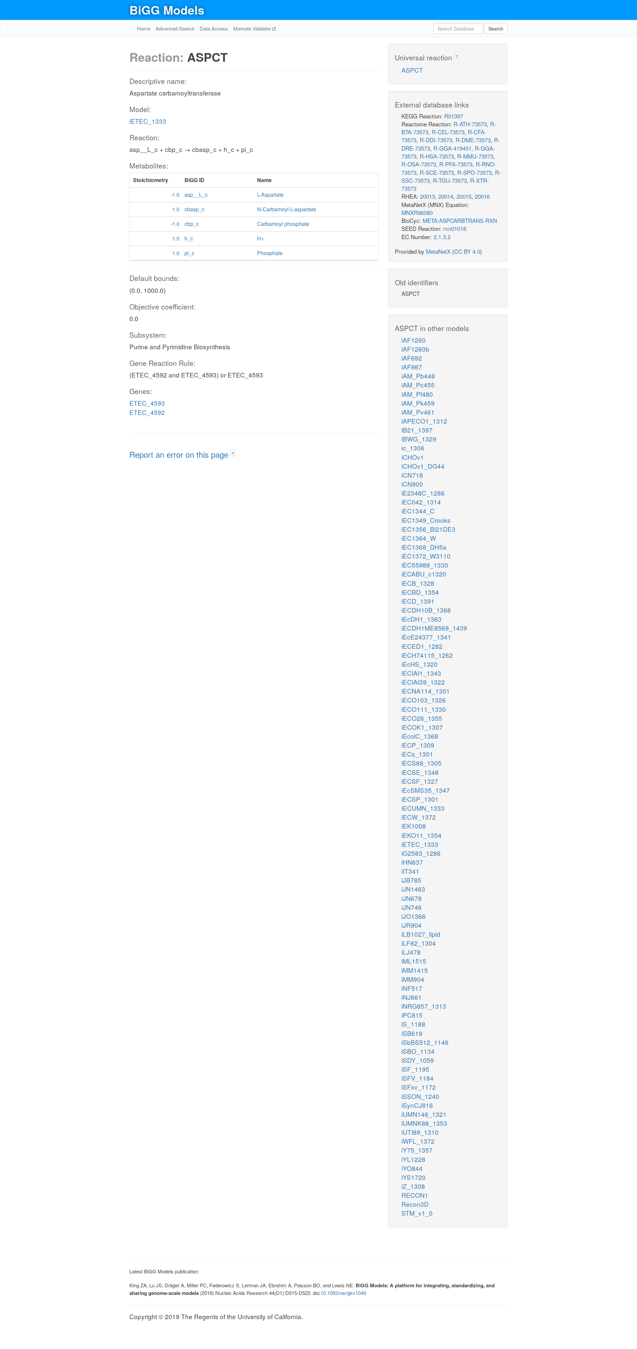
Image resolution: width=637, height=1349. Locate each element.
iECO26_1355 (421, 717)
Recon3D (415, 1203)
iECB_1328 (417, 582)
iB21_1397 (417, 429)
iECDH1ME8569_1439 (434, 627)
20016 (482, 196)
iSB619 (411, 1033)
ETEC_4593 (147, 402)
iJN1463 (413, 888)
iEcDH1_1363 (421, 618)
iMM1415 (414, 970)
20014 (445, 196)
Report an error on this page (180, 454)
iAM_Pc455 (418, 384)
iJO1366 (413, 915)
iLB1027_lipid (420, 933)
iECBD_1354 (420, 591)
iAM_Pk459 (418, 402)
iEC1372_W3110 (426, 555)
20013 (427, 196)
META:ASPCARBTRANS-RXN (460, 220)
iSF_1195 (415, 1068)
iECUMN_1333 (423, 807)
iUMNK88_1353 (424, 1122)
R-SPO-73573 (474, 172)
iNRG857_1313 (423, 1005)
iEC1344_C (418, 510)
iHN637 (412, 861)
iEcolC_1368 (419, 735)
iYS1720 (413, 1177)
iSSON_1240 (420, 1096)
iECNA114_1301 (425, 690)
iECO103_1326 (423, 699)
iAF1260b (415, 348)
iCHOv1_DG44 (423, 465)
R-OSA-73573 (418, 164)
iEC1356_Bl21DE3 (428, 528)
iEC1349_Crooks (426, 519)
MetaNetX (438, 251)
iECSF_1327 (419, 780)
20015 (464, 196)
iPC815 (412, 1014)
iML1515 (413, 960)
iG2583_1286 (421, 852)
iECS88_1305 (421, 762)
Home (143, 28)
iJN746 (411, 907)
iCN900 (412, 483)
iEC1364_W (418, 537)
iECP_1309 (417, 744)
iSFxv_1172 (418, 1086)
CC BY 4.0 (467, 251)
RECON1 (414, 1194)
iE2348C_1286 (423, 492)
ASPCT (412, 69)
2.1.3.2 (442, 237)
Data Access (214, 28)
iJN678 (411, 898)
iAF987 (411, 366)
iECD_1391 (418, 600)
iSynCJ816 (417, 1105)
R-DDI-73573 (436, 140)
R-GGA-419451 (452, 148)
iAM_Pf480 (417, 393)
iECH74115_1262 (427, 654)
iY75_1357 (417, 1149)
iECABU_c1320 (423, 573)
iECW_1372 (418, 816)
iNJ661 (411, 996)
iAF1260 (413, 339)
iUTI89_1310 (420, 1131)
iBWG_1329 (418, 438)
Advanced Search (175, 28)
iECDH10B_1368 (426, 609)
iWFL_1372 (418, 1140)
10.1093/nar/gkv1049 (343, 1292)
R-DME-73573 (473, 140)
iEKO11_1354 (421, 835)
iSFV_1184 (417, 1077)
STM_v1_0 (417, 1212)
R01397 (453, 116)
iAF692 (411, 357)
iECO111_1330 (423, 709)
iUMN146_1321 (424, 1114)
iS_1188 (413, 1023)
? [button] (233, 453)
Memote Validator (252, 28)
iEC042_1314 (421, 501)
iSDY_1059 (417, 1059)
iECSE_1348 (420, 772)
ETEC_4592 (147, 412)
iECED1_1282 (422, 645)
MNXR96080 (417, 212)
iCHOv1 (412, 456)
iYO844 (412, 1168)
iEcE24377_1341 (426, 636)
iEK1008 (413, 825)
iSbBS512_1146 (425, 1042)
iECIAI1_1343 (421, 672)
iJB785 (411, 879)
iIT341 (410, 870)
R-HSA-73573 (437, 156)
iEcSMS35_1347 (425, 789)
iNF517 (411, 987)
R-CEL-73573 (448, 132)
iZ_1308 (413, 1185)
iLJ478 (411, 951)
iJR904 (411, 924)
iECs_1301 (417, 753)
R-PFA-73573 (455, 164)
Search (495, 28)
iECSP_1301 (420, 798)
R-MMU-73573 (475, 156)
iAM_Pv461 (418, 411)
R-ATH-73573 (470, 124)
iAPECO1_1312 (424, 420)
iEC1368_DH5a (424, 546)
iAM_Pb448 (418, 375)
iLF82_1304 (418, 942)
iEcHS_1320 (419, 663)
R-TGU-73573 (450, 180)
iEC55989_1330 (424, 564)
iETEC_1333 (147, 120)
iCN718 (412, 474)
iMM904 (412, 979)
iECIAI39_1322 (423, 681)
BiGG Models (166, 9)
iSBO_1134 (418, 1050)
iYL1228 (413, 1159)
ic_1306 (412, 447)
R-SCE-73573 (437, 172)
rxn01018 (454, 228)
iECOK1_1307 (422, 726)
